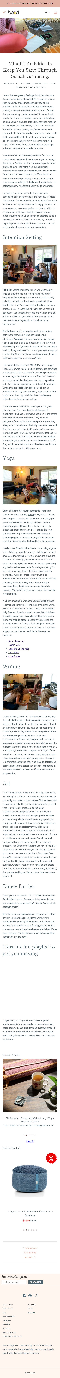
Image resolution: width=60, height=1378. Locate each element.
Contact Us (8, 1309)
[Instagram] (35, 1296)
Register (31, 1313)
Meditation (34, 87)
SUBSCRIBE (35, 1282)
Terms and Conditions (12, 1336)
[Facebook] (24, 1296)
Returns (6, 1328)
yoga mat (16, 526)
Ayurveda (37, 83)
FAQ (4, 1313)
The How (44, 365)
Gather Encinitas (16, 641)
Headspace (36, 406)
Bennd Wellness (22, 87)
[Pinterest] (30, 1296)
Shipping (6, 1325)
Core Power (14, 656)
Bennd (31, 514)
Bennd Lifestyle (48, 83)
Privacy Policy (9, 1332)
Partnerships (9, 1317)
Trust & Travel (49, 724)
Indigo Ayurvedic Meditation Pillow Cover (30, 1211)
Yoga (43, 87)
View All (30, 1141)
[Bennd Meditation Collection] (30, 282)
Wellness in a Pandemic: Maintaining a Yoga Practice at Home (30, 1119)
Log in (30, 1309)
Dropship (7, 1320)
